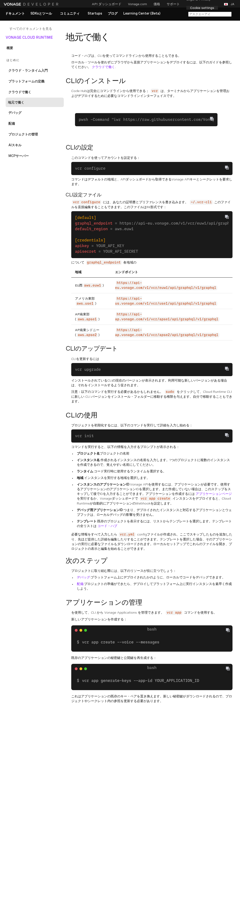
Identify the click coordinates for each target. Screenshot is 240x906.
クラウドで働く (103, 67)
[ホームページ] (32, 4)
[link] (15, 14)
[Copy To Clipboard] (212, 118)
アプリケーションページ (214, 494)
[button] (230, 4)
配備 (80, 584)
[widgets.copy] (230, 630)
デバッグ (83, 577)
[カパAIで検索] (210, 14)
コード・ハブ (107, 526)
